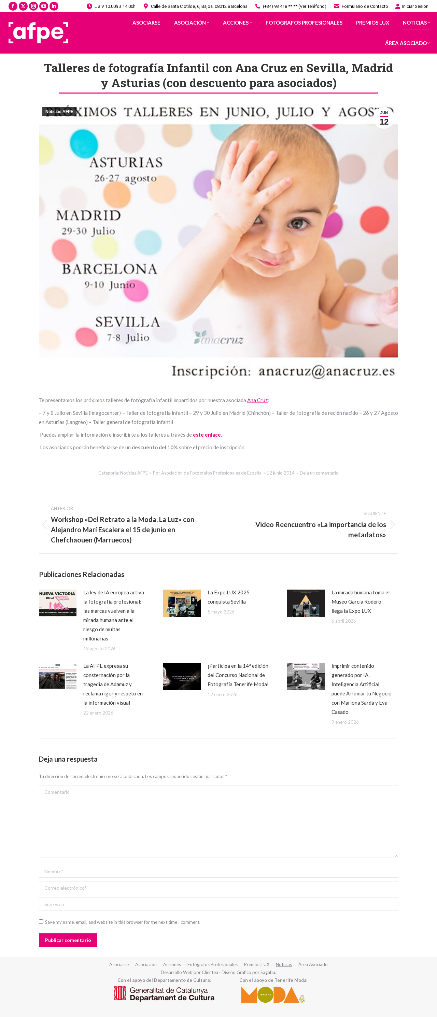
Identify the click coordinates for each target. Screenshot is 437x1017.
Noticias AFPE (59, 111)
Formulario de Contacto (365, 6)
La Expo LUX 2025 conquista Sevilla (229, 597)
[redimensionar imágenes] (57, 603)
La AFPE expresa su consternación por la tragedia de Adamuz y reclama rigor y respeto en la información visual (113, 684)
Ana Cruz (257, 400)
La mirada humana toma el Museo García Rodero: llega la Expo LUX (361, 601)
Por (207, 473)
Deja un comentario (319, 473)
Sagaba (267, 972)
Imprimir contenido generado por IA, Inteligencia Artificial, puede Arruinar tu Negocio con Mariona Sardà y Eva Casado (362, 689)
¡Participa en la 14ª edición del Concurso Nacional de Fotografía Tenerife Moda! (238, 675)
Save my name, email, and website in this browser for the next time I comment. (122, 922)
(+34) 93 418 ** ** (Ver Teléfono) (294, 6)
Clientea (210, 972)
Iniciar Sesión (415, 6)
